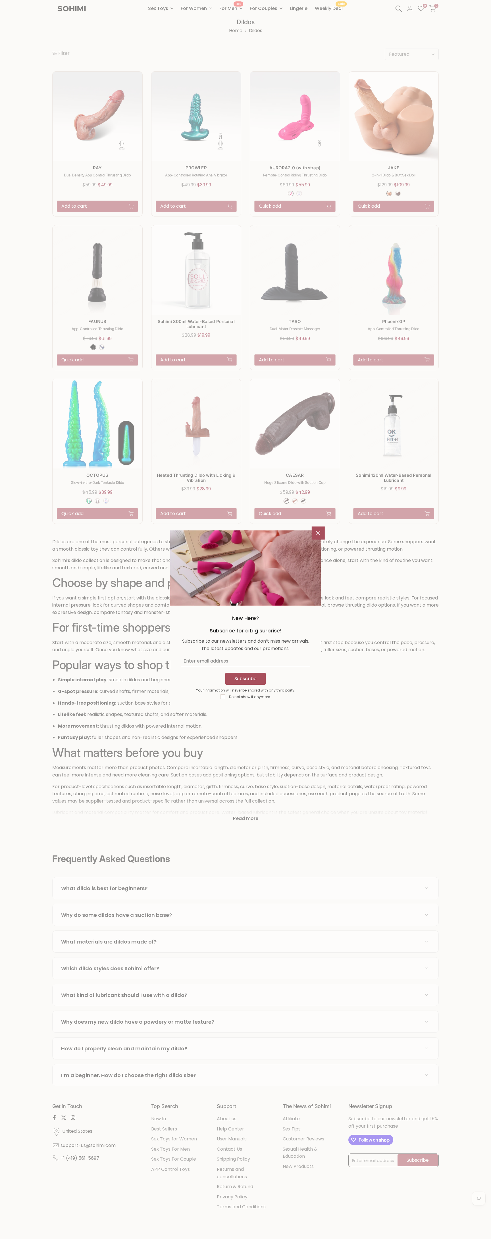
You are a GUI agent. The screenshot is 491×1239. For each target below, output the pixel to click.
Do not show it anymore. (250, 696)
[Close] (318, 533)
